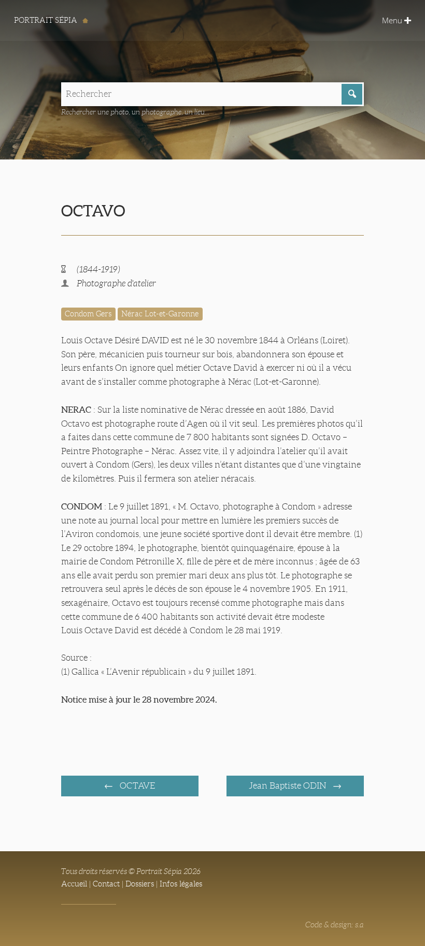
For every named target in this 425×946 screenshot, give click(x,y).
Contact (106, 884)
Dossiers (139, 884)
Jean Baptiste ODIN (288, 786)
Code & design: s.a (334, 925)
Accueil (74, 884)
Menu (393, 20)
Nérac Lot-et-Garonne (160, 314)
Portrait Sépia (46, 20)
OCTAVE (136, 786)
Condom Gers (88, 314)
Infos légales (181, 884)
